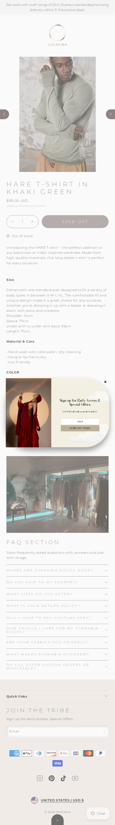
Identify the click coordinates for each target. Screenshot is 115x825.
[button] (80, 428)
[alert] (57, 412)
